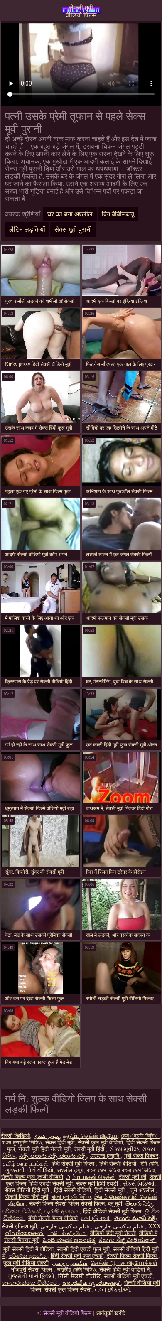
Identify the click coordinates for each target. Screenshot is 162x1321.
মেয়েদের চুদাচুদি (105, 1156)
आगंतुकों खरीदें (110, 1313)
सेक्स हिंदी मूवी (59, 1142)
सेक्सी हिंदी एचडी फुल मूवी (83, 1249)
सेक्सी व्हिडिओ (15, 1136)
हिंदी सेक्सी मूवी (110, 1190)
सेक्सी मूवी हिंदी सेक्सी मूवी (44, 1149)
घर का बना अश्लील (70, 214)
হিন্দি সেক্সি (149, 1164)
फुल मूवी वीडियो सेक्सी (26, 1263)
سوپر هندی (46, 1136)
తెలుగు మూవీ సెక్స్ (135, 1218)
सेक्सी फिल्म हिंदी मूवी (26, 1197)
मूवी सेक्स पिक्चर (141, 1156)
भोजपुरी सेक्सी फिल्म (32, 1270)
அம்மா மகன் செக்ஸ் (90, 1177)
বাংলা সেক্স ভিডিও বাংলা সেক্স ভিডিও (121, 1170)
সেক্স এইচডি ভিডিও (140, 1136)
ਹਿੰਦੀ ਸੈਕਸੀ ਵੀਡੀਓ (79, 1276)
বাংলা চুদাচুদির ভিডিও (22, 1142)
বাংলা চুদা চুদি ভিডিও (71, 1197)
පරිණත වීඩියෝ (21, 1211)
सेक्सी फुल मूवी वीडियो (100, 1142)
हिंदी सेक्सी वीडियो (117, 1164)
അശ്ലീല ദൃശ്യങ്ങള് (91, 1283)
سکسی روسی (70, 1263)
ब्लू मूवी (115, 1204)
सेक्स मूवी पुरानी (73, 229)
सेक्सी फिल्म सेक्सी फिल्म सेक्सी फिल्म (67, 1204)
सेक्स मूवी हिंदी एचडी (98, 1184)
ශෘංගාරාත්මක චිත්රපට (30, 1283)
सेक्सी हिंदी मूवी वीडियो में (124, 1270)
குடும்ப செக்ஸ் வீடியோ (90, 1136)
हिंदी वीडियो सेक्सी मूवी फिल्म (112, 1211)
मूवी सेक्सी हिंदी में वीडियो (28, 1249)
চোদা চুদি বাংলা (96, 1218)
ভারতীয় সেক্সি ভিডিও (76, 1270)
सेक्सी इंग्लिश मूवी (19, 1226)
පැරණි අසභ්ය (62, 1211)
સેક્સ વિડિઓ (139, 1184)
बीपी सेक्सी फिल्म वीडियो (53, 1218)
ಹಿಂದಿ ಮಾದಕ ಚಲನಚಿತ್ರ (69, 1240)
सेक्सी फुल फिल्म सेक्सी (67, 1290)
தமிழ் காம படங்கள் (25, 1164)
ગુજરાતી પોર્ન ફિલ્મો (31, 1276)
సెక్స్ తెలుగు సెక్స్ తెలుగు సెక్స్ (53, 1156)
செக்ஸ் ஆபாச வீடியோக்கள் (124, 1263)
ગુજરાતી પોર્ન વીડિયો (29, 1170)
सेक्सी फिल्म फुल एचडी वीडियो (32, 1177)
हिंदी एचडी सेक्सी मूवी (51, 1184)
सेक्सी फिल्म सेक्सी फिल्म (132, 1256)
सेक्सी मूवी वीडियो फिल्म (81, 10)
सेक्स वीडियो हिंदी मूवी (28, 1190)
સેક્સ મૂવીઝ (124, 1149)
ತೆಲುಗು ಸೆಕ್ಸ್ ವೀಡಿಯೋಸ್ (128, 1240)
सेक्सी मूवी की (132, 1177)
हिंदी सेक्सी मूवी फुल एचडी (77, 1256)
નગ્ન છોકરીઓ (112, 1290)
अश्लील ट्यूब (70, 1170)
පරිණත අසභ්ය (28, 1256)
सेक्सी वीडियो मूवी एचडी (128, 1276)
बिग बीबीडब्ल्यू (118, 214)
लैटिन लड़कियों (27, 229)
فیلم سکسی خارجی (118, 1226)
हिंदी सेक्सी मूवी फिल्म (74, 1164)
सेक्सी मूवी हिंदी (90, 1149)
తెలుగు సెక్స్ (139, 1204)
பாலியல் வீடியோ (67, 1233)
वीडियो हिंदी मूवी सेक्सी (113, 1233)
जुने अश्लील (143, 1190)
